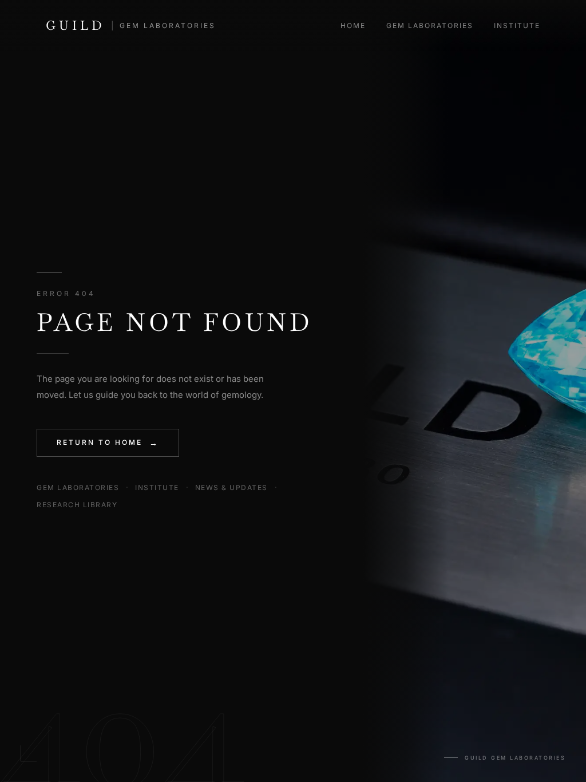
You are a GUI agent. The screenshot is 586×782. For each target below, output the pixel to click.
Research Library (77, 504)
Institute (517, 25)
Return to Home (108, 443)
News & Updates (231, 487)
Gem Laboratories (429, 25)
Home (353, 25)
